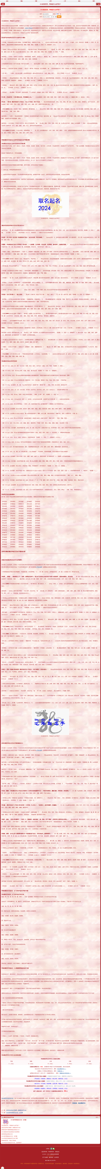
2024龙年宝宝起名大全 (7, 1098)
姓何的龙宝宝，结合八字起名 (9, 1140)
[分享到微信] (54, 1149)
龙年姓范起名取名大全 (7, 1134)
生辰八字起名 (28, 28)
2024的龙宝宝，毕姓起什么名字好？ (10, 1125)
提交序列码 (44, 1151)
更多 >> (97, 1117)
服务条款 (51, 1157)
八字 (65, 1)
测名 (22, 1)
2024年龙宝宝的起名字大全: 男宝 (10, 1138)
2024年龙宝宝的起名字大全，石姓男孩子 (12, 1142)
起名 (7, 1)
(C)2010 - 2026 (46, 1154)
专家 (36, 1)
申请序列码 (51, 1151)
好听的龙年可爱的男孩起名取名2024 (10, 1129)
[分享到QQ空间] (51, 1149)
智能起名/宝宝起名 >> (65, 1073)
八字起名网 (39, 567)
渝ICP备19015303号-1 (50, 1160)
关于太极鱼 (45, 1157)
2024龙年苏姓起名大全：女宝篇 (14, 1112)
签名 (79, 1)
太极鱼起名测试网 (54, 1154)
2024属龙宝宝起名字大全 (8, 1117)
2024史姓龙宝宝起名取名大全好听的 (10, 1131)
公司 (50, 1)
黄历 (94, 1)
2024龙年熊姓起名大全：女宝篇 (9, 1136)
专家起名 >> (60, 1071)
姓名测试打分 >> (61, 1068)
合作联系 (56, 1157)
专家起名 (57, 1151)
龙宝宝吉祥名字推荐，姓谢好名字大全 (16, 1110)
